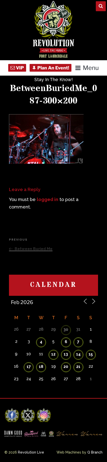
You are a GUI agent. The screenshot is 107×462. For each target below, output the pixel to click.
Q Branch (95, 452)
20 (65, 366)
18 (41, 366)
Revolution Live (31, 452)
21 (78, 366)
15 (91, 354)
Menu (91, 67)
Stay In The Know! (53, 79)
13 (66, 354)
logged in (47, 199)
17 (29, 366)
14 (78, 354)
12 (53, 354)
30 (65, 329)
